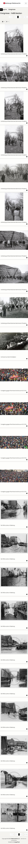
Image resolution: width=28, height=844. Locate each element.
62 (25, 16)
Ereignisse (12, 9)
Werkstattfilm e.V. (15, 838)
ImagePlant (17, 842)
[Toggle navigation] (25, 3)
